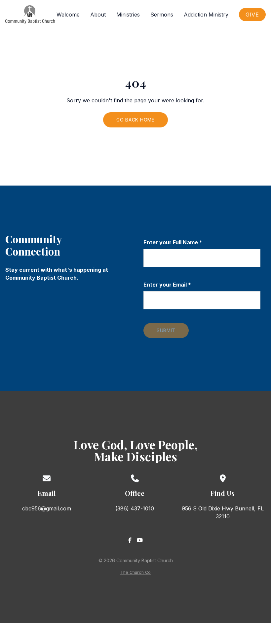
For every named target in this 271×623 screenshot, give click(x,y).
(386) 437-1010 (134, 508)
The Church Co (135, 572)
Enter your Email (167, 284)
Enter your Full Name (172, 242)
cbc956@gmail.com (46, 508)
